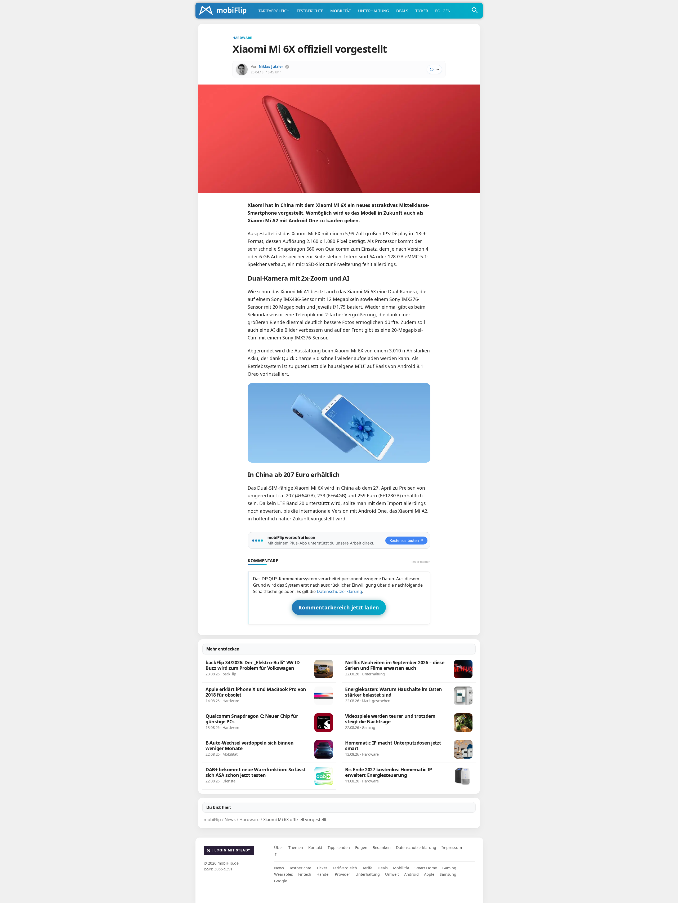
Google (280, 880)
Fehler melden (420, 562)
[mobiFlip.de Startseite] (224, 11)
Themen (295, 847)
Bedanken (382, 847)
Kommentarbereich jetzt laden (338, 607)
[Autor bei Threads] (287, 67)
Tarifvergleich (273, 10)
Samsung (448, 874)
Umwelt (392, 874)
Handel (322, 874)
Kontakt (315, 847)
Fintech (304, 874)
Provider (342, 874)
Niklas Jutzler (271, 66)
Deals (402, 10)
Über (278, 847)
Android (411, 874)
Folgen (442, 10)
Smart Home (425, 867)
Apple (429, 874)
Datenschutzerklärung (339, 591)
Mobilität (340, 10)
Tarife (367, 867)
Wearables (283, 874)
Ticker (421, 10)
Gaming (449, 867)
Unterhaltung (373, 10)
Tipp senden (339, 847)
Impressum (451, 847)
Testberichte (310, 10)
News (279, 867)
